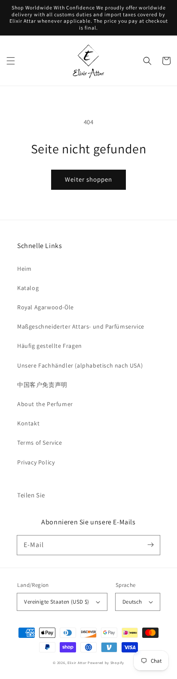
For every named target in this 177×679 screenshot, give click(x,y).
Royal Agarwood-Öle (45, 307)
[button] (10, 60)
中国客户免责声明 (42, 385)
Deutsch (132, 601)
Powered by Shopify (106, 662)
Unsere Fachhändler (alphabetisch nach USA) (80, 365)
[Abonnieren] (150, 544)
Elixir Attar (76, 662)
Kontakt (28, 423)
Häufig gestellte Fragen (49, 346)
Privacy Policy (36, 462)
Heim (24, 268)
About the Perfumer (45, 404)
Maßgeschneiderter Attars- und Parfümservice (80, 326)
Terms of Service (39, 442)
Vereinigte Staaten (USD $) (56, 601)
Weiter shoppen (88, 179)
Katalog (28, 288)
